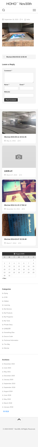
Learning (7, 305)
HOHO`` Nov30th (19, 4)
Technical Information (11, 340)
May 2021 (7, 372)
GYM (5, 297)
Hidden (6, 301)
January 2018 (8, 407)
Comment (8, 70)
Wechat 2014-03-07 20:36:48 (15, 239)
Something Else (9, 332)
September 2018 (9, 387)
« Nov (4, 278)
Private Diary (8, 324)
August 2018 (8, 391)
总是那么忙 (8, 171)
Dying (6, 293)
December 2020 (9, 376)
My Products (8, 313)
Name (6, 84)
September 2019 (9, 383)
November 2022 (9, 364)
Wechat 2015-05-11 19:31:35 (15, 137)
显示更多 (6, 411)
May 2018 (7, 399)
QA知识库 (7, 328)
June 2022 (7, 368)
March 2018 (8, 403)
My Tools (7, 321)
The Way (7, 344)
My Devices (8, 309)
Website (7, 92)
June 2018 (7, 395)
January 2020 (8, 379)
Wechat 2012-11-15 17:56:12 (15, 205)
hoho (28, 19)
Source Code (8, 336)
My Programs (8, 317)
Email (22, 84)
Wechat (6, 348)
